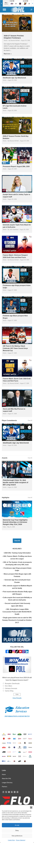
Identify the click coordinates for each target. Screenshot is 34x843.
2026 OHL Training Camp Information (17, 553)
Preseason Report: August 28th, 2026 (16, 166)
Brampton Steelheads (12, 683)
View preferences (17, 836)
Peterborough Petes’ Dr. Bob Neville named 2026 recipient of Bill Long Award (15, 482)
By (14, 40)
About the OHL (6, 778)
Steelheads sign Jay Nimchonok (14, 78)
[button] (31, 807)
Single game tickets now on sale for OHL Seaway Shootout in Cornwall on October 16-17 (17, 620)
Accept (17, 825)
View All (30, 420)
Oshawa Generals (11, 688)
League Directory (7, 782)
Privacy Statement (20, 840)
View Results (17, 698)
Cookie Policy (11, 840)
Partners (4, 786)
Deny (17, 830)
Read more (7, 53)
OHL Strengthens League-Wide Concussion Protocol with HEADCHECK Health (17, 611)
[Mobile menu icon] (4, 10)
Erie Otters (8, 686)
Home (4, 774)
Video (4, 527)
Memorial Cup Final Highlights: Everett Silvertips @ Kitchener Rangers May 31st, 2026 (15, 522)
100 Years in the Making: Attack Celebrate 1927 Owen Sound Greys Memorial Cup (15, 348)
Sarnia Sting (9, 691)
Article (5, 40)
